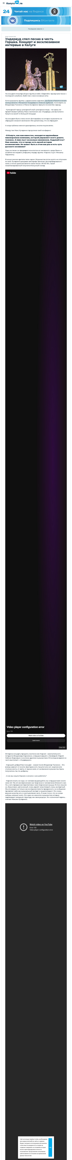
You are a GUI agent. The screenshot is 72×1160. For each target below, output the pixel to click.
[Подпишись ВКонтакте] (36, 20)
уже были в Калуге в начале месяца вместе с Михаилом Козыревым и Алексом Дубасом (36, 102)
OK (50, 1147)
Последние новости (35, 29)
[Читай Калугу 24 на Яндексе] (36, 11)
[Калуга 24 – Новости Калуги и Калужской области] (14, 2)
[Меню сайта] (4, 3)
